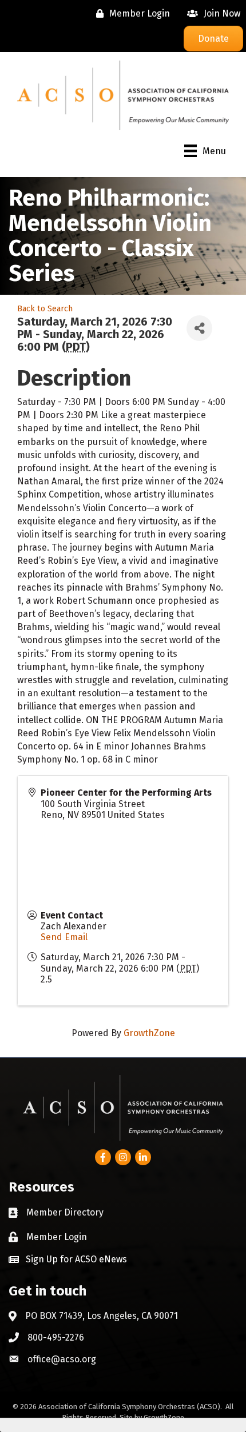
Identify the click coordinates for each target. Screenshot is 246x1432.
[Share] (199, 328)
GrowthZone (149, 1033)
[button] (68, 1259)
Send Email (64, 937)
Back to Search (45, 309)
